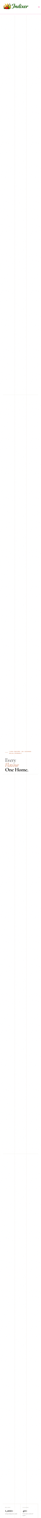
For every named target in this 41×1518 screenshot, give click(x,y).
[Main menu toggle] (39, 7)
